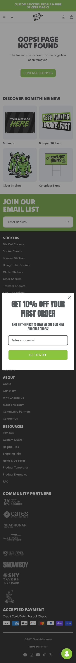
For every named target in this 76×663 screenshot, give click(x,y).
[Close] (69, 297)
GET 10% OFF (38, 355)
